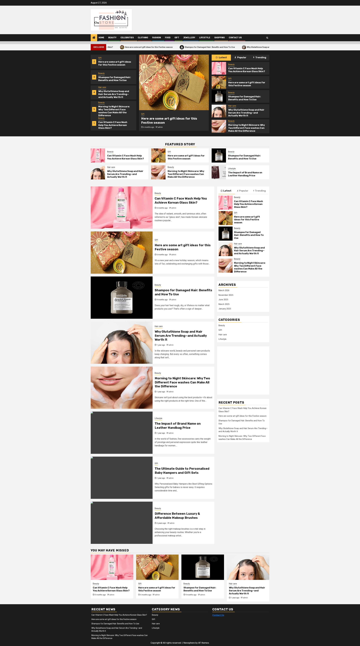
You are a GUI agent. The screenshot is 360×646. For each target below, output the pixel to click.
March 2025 (224, 304)
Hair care (102, 87)
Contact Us (235, 37)
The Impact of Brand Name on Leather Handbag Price (245, 174)
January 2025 (225, 308)
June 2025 (223, 299)
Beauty (112, 37)
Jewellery (189, 37)
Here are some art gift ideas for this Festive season (120, 47)
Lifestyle (204, 37)
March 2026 (224, 290)
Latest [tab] (222, 57)
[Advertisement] (241, 369)
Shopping (219, 37)
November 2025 (226, 295)
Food (167, 37)
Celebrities (127, 37)
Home (101, 37)
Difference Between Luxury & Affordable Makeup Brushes (177, 516)
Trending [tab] (260, 57)
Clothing (143, 37)
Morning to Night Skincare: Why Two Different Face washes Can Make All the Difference (114, 111)
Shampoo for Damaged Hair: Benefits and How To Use (181, 47)
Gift (177, 37)
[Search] (267, 38)
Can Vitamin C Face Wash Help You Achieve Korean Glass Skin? (112, 125)
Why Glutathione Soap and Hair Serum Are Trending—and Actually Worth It (253, 47)
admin (160, 127)
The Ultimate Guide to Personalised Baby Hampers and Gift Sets (182, 471)
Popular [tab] (241, 57)
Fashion (156, 37)
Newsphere (189, 642)
